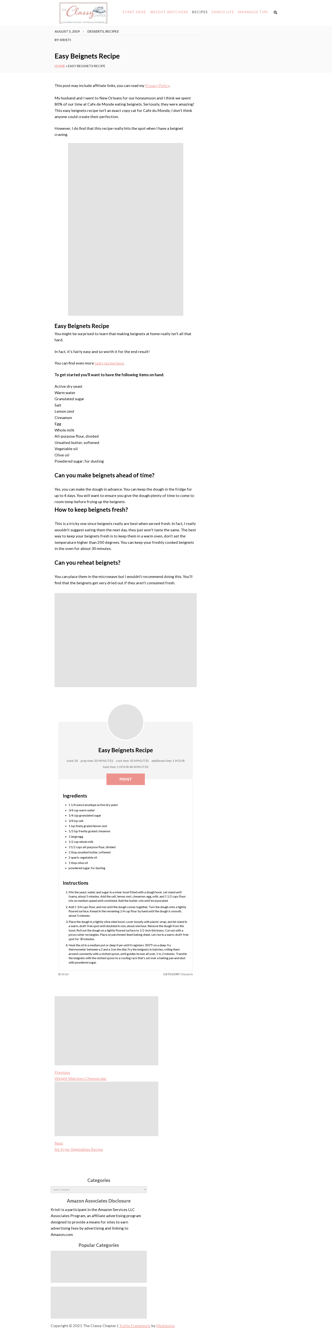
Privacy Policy (157, 85)
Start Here (134, 12)
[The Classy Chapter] (83, 13)
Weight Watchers (169, 12)
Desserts (95, 31)
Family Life (223, 12)
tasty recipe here (109, 363)
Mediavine (165, 1325)
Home (60, 66)
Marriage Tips (253, 12)
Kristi (65, 40)
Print (126, 779)
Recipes (200, 12)
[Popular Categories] (99, 1267)
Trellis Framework (134, 1325)
